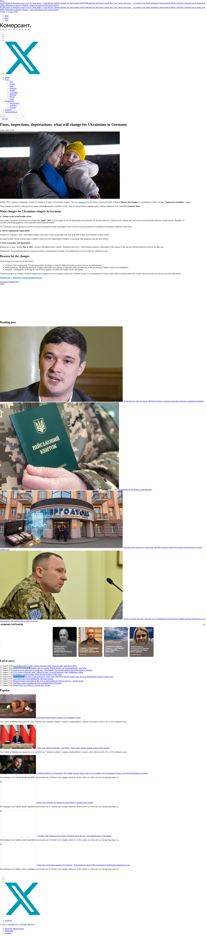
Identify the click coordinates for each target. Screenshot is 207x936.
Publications (9, 101)
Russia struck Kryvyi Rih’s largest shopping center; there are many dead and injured (44, 666)
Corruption (14, 92)
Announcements (11, 112)
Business (13, 95)
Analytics (13, 105)
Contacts (8, 933)
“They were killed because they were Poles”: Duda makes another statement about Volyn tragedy (73, 748)
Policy (12, 86)
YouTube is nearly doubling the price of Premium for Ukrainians (37, 683)
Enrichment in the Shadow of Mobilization (135, 490)
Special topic (14, 103)
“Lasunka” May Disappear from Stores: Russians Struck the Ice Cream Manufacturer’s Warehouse (73, 836)
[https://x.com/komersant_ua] (23, 73)
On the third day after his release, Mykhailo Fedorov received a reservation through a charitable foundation (163, 401)
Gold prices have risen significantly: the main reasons (33, 679)
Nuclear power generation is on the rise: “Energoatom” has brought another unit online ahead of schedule (52, 670)
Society (12, 90)
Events (12, 84)
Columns (8, 110)
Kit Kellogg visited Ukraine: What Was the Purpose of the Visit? (37, 674)
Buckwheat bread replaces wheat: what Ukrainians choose (58, 718)
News (7, 80)
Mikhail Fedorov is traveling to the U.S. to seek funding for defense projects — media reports (48, 681)
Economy (13, 88)
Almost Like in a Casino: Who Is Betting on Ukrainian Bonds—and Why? (59, 668)
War (11, 82)
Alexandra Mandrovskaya (10, 282)
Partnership (9, 931)
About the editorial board (14, 929)
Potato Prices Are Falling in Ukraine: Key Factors (32, 685)
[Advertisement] (72, 301)
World (12, 97)
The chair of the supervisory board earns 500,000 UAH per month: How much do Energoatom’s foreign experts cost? (68, 677)
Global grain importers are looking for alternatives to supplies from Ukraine (64, 803)
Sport (12, 99)
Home (7, 77)
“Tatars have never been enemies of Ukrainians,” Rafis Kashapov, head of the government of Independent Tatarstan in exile (83, 865)
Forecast (13, 108)
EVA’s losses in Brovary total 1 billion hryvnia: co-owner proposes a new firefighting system (48, 672)
